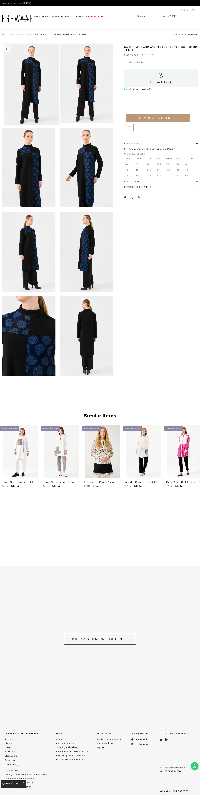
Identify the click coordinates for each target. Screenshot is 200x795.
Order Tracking (105, 743)
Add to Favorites (37, 482)
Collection (57, 16)
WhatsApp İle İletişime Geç (140, 89)
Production (10, 751)
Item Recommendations (138, 187)
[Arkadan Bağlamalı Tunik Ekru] (143, 451)
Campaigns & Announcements (20, 778)
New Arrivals (41, 16)
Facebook (142, 739)
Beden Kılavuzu (136, 62)
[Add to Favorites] (129, 127)
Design (8, 747)
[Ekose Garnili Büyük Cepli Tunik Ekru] (20, 451)
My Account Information (109, 739)
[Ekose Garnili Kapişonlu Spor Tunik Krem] (61, 451)
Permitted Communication (70, 759)
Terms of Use (11, 770)
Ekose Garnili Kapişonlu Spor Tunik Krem (60, 482)
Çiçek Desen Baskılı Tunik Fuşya (182, 482)
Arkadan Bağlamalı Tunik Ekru (141, 482)
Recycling (10, 760)
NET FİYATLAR (94, 16)
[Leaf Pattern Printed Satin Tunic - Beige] (102, 451)
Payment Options (65, 743)
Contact (60, 739)
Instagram (142, 744)
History (8, 743)
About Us (9, 739)
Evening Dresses (74, 16)
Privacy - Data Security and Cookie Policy (26, 774)
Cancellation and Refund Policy (72, 751)
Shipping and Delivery (67, 747)
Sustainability (11, 764)
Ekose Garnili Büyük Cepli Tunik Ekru (19, 482)
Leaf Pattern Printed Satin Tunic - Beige (101, 482)
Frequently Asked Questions (70, 755)
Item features (132, 143)
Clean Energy (11, 756)
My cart (101, 747)
